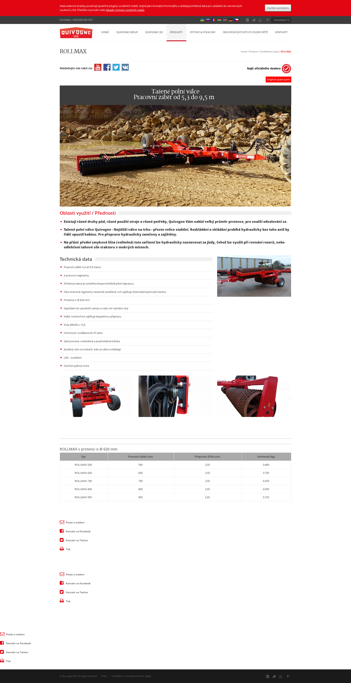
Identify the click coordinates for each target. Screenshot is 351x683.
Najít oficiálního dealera (264, 68)
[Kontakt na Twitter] (62, 540)
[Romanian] (215, 20)
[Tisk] (62, 549)
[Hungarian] (220, 20)
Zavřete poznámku (278, 8)
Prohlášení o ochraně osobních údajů (131, 676)
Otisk (104, 676)
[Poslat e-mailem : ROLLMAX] (62, 522)
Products (253, 51)
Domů (105, 32)
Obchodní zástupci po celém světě (245, 32)
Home (244, 51)
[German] (232, 20)
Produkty (176, 32)
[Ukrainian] (203, 20)
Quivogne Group (127, 32)
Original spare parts (278, 79)
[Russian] (209, 20)
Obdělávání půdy (269, 51)
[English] (226, 20)
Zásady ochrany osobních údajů (125, 10)
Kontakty (281, 32)
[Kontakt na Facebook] (62, 531)
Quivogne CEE (154, 32)
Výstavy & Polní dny (203, 32)
